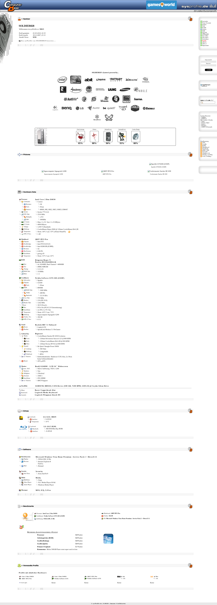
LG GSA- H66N (49, 417)
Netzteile (205, 151)
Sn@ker (203, 117)
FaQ (203, 26)
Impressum (205, 45)
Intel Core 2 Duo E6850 (45, 199)
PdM (203, 31)
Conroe (40, 202)
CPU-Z (204, 42)
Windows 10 (206, 153)
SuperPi (204, 32)
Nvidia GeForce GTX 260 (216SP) (49, 278)
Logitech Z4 (42, 327)
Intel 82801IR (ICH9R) (45, 246)
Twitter (204, 29)
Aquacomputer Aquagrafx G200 (48, 315)
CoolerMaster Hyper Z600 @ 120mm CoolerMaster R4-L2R (58, 229)
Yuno (203, 121)
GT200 (40, 283)
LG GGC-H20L (50, 426)
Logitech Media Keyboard (46, 392)
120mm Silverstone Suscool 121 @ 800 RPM (55, 338)
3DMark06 (205, 34)
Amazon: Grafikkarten (118, 603)
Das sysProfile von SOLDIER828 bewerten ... (38, 41)
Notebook (205, 148)
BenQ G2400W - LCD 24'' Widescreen (51, 366)
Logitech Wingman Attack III (47, 395)
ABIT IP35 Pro (41, 239)
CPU (203, 142)
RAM (204, 145)
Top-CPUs (205, 35)
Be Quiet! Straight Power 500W (48, 346)
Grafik (204, 144)
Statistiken (205, 39)
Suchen (204, 24)
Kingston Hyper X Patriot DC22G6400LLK (45, 261)
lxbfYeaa (204, 118)
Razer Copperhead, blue (45, 390)
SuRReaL (204, 86)
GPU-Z (204, 44)
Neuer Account (206, 23)
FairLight (24, 582)
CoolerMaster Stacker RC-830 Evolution (51, 336)
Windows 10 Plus (207, 154)
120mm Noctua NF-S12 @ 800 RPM (52, 344)
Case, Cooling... (207, 156)
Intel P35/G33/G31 (44, 244)
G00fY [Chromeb (206, 127)
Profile (204, 27)
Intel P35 (41, 242)
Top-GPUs (205, 37)
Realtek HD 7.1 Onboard (45, 325)
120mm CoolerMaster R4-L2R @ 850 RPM (54, 341)
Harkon (203, 125)
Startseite (205, 21)
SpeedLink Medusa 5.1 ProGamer (49, 329)
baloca (203, 124)
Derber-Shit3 (205, 123)
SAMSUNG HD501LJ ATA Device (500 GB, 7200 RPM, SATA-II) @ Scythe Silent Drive (72, 386)
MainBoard (205, 147)
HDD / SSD (205, 150)
